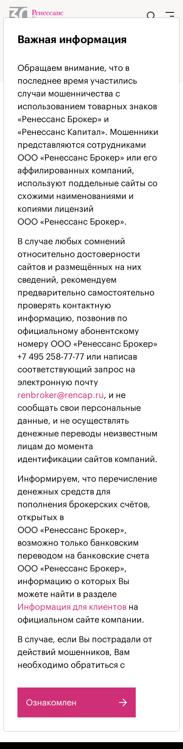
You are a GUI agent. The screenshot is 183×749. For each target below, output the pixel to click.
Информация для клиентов (71, 606)
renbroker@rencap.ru (60, 394)
